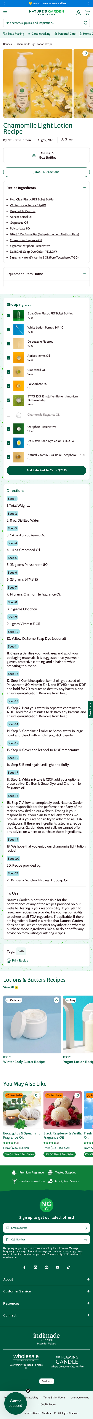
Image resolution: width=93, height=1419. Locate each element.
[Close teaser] (28, 1391)
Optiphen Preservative (35, 246)
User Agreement (80, 1397)
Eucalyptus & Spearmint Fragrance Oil (21, 1135)
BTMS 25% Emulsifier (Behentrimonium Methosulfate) (44, 234)
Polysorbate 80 (20, 228)
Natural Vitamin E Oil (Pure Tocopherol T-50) (50, 257)
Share (68, 139)
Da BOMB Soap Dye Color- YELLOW (33, 252)
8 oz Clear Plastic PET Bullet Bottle (31, 199)
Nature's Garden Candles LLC (51, 1413)
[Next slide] (89, 3)
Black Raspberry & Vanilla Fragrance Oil (62, 1135)
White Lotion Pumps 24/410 (28, 205)
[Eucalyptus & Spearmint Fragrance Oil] (22, 1110)
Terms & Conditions (54, 1397)
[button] (15, 1403)
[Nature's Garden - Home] (46, 13)
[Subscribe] (85, 1228)
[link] (24, 1268)
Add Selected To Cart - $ (47, 470)
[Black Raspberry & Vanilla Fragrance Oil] (62, 1110)
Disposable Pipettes (22, 211)
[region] (46, 3)
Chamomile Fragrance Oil (26, 240)
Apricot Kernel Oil (21, 217)
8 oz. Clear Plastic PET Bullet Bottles (50, 313)
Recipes (7, 44)
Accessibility (31, 1397)
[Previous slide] (4, 3)
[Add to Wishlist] (85, 53)
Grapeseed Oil (19, 223)
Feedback (47, 1381)
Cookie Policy (48, 1404)
